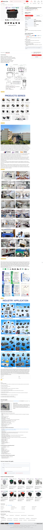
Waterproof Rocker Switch (23, 515)
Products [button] (11, 1)
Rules (41, 3)
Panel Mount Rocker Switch (31, 515)
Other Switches (2, 515)
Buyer (27, 3)
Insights (35, 525)
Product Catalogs (10, 505)
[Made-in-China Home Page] (4, 1)
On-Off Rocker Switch (17, 515)
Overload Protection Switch (34, 518)
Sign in (41, 1)
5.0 (34, 53)
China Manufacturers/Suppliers (16, 525)
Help (30, 3)
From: (3, 463)
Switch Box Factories (15, 518)
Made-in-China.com (18, 526)
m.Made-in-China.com (23, 526)
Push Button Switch (12, 515)
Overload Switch (27, 518)
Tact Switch (7, 515)
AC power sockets (13, 506)
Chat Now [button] (38, 15)
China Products (11, 525)
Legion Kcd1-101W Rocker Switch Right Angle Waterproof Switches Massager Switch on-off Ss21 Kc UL (30, 487)
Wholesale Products (21, 525)
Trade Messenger (11, 523)
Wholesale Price (25, 525)
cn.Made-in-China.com (28, 526)
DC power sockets (23, 506)
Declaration (29, 527)
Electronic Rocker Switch (9, 520)
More (1, 521)
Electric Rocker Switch (3, 520)
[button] (25, 1)
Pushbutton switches (34, 506)
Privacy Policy (32, 527)
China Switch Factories (3, 518)
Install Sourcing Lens (17, 523)
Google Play (6, 523)
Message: (3, 467)
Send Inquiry (29, 15)
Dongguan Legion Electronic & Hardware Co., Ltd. (30, 9)
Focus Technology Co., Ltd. (16, 527)
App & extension (34, 3)
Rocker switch (2, 506)
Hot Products (8, 525)
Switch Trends (25, 520)
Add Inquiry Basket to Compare (12, 25)
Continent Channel (29, 525)
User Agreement (25, 527)
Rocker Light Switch (16, 520)
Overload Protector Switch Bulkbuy (31, 520)
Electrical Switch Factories (22, 518)
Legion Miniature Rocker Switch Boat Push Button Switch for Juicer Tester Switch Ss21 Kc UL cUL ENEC (38, 487)
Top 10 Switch (20, 520)
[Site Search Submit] (27, 1)
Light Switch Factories (9, 518)
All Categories (3, 3)
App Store (2, 523)
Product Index (33, 525)
